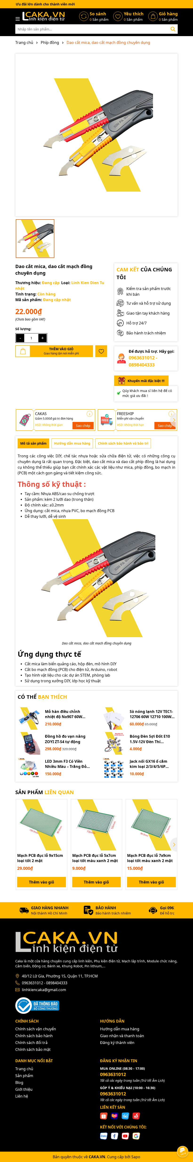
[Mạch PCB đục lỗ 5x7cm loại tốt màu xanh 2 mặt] (96, 824)
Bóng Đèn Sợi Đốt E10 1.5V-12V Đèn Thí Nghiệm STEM (150, 739)
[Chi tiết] (89, 414)
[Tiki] (125, 1115)
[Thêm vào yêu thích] (101, 351)
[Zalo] (104, 1135)
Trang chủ (24, 1068)
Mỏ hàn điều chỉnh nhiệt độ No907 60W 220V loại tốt (63, 714)
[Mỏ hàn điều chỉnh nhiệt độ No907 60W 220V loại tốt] (29, 718)
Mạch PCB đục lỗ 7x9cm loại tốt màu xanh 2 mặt (150, 858)
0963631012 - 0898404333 (44, 982)
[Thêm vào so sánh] (62, 813)
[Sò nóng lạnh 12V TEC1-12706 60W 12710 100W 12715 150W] (113, 718)
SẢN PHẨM (44, 792)
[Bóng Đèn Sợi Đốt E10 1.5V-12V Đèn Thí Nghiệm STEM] (113, 743)
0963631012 (113, 1074)
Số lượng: (23, 329)
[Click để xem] (96, 135)
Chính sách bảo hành (34, 1035)
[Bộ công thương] (37, 1005)
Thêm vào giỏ (41, 882)
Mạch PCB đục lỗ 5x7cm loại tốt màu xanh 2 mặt (95, 858)
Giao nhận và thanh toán (122, 1035)
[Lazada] (114, 1115)
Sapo (135, 1156)
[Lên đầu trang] (183, 1138)
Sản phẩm (24, 1075)
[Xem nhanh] (62, 821)
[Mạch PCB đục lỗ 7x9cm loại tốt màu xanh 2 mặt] (151, 824)
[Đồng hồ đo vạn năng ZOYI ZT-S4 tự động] (29, 743)
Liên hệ (21, 1096)
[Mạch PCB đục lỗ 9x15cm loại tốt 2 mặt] (41, 824)
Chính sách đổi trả (31, 1042)
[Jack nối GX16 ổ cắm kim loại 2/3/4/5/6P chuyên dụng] (113, 768)
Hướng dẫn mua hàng (119, 1028)
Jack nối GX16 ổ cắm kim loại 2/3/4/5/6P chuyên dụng (148, 764)
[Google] (136, 1135)
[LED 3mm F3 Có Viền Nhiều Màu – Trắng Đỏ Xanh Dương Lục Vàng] (29, 768)
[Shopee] (104, 1115)
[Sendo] (136, 1115)
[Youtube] (125, 1135)
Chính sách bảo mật (33, 1049)
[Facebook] (114, 1135)
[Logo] (43, 16)
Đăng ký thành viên (117, 1042)
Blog (19, 1082)
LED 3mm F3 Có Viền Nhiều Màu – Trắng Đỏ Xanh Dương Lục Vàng (66, 764)
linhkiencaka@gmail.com (44, 989)
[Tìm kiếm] (173, 29)
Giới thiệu (23, 1089)
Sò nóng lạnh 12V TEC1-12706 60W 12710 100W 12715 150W (151, 714)
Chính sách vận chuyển (35, 1028)
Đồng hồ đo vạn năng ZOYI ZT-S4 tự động (65, 739)
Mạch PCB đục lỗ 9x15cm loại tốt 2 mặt (40, 858)
